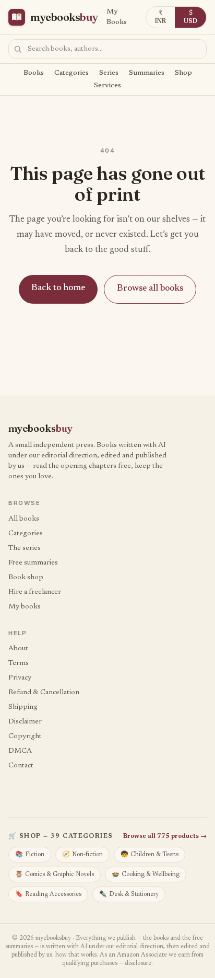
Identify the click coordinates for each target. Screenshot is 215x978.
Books (33, 73)
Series (108, 73)
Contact (20, 765)
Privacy (19, 678)
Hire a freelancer (34, 592)
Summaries (146, 73)
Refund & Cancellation (43, 692)
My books (24, 607)
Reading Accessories (48, 894)
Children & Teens (149, 855)
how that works (76, 955)
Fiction (29, 855)
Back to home (58, 288)
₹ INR (160, 17)
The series (24, 548)
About (18, 648)
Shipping (23, 707)
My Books (116, 17)
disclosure (138, 963)
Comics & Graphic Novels (54, 874)
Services (107, 85)
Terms (18, 663)
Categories (71, 73)
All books (23, 519)
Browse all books (150, 288)
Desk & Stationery (129, 894)
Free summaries (33, 563)
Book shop (25, 577)
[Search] (18, 49)
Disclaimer (25, 722)
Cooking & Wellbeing (146, 874)
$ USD (190, 17)
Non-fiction (82, 855)
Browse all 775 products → (165, 836)
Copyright (25, 736)
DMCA (20, 751)
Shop (183, 73)
